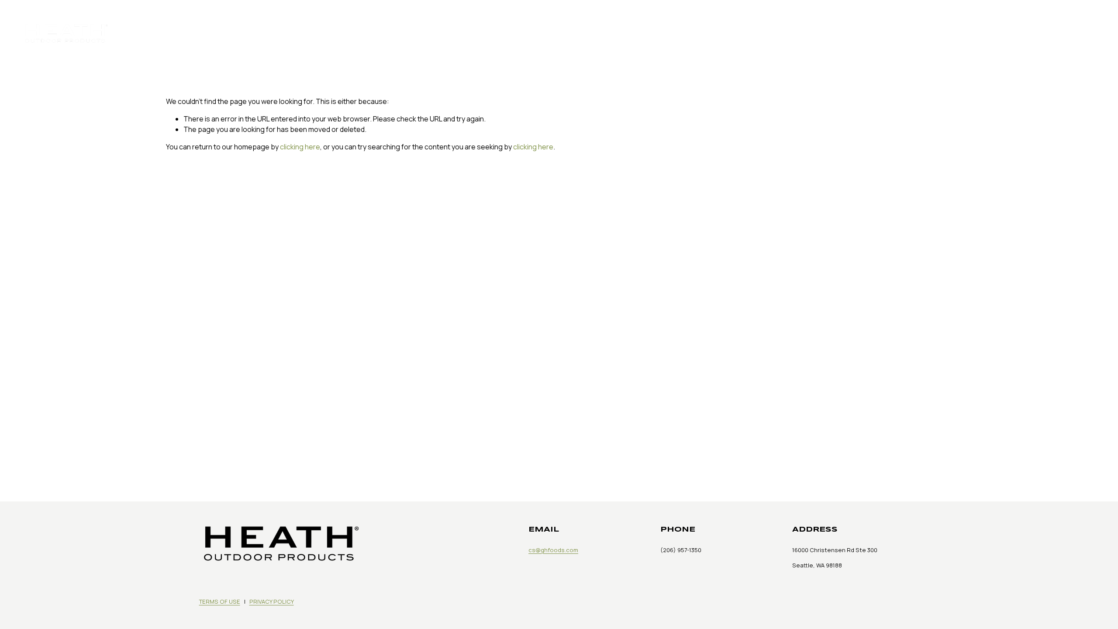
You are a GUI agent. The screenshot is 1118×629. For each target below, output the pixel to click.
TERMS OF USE (219, 601)
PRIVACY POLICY (271, 601)
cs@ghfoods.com (553, 550)
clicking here (300, 147)
